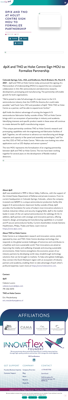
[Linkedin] (34, 360)
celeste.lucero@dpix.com (13, 286)
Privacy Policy (39, 390)
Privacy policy (42, 397)
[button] (7, 2)
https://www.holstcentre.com (44, 266)
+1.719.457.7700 (46, 370)
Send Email (44, 373)
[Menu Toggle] (65, 2)
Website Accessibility (51, 390)
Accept (24, 397)
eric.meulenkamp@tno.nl (13, 301)
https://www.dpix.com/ (12, 229)
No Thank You (32, 397)
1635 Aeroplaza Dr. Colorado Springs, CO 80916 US (48, 379)
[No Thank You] (65, 395)
